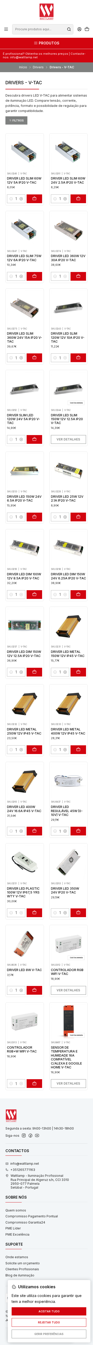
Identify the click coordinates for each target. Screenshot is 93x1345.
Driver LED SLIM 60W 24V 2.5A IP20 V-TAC (68, 180)
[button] (16, 120)
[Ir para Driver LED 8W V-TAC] (24, 943)
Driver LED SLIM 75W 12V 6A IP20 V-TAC (24, 258)
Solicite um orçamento (22, 1263)
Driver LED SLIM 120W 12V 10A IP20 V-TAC (67, 337)
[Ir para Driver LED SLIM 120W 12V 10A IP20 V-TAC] (68, 307)
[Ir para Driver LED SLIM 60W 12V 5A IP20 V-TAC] (24, 152)
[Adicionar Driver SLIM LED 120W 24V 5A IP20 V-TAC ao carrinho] (34, 439)
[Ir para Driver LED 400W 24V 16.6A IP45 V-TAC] (24, 780)
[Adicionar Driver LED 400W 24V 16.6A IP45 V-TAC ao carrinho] (34, 831)
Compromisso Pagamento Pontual (31, 1216)
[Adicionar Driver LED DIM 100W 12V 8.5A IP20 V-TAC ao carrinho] (34, 594)
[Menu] (6, 29)
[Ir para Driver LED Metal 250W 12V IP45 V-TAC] (24, 703)
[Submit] (69, 29)
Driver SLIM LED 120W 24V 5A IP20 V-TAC (23, 419)
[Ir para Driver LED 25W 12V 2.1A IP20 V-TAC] (68, 470)
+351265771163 (22, 1170)
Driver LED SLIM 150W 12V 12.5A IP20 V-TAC (67, 419)
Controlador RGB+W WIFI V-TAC (22, 1049)
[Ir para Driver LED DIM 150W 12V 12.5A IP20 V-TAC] (24, 625)
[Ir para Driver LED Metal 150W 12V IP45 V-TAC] (68, 625)
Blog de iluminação (19, 1275)
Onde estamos (16, 1257)
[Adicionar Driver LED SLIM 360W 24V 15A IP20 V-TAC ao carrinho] (34, 357)
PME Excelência (17, 1234)
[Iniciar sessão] (79, 29)
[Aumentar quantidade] (21, 199)
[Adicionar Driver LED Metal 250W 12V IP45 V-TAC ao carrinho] (34, 749)
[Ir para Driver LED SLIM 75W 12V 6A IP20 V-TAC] (24, 229)
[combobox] (42, 29)
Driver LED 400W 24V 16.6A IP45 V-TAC (24, 809)
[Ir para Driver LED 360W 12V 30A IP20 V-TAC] (68, 229)
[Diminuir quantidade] (11, 199)
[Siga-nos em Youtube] (37, 1135)
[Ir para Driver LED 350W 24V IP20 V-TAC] (68, 862)
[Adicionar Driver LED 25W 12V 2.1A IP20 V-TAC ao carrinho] (78, 517)
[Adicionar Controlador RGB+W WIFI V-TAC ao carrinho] (34, 1083)
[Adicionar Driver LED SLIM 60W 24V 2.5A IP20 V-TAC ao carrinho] (78, 198)
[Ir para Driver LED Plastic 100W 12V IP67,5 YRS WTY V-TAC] (24, 862)
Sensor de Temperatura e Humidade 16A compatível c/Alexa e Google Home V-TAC (66, 1057)
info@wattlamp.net (24, 1163)
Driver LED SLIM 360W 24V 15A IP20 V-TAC (24, 337)
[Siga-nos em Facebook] (30, 1135)
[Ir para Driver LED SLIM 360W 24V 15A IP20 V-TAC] (24, 307)
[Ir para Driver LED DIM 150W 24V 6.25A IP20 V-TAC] (68, 548)
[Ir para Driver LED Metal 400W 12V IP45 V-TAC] (68, 703)
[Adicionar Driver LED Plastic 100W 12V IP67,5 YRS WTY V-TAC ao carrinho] (34, 912)
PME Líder (13, 1228)
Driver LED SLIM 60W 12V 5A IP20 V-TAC (24, 180)
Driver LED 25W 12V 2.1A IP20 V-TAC (67, 498)
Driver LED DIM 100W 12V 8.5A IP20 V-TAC (24, 576)
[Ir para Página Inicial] (46, 11)
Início (23, 67)
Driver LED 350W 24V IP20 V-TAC (65, 890)
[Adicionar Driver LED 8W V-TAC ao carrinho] (34, 990)
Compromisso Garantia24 (25, 1222)
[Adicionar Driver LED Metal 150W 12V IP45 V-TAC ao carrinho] (78, 672)
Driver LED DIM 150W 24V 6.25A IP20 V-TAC (68, 576)
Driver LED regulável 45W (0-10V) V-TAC (67, 811)
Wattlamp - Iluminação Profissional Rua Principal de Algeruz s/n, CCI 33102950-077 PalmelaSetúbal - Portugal (40, 1181)
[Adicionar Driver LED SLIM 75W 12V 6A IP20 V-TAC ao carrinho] (34, 276)
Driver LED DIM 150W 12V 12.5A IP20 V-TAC (24, 653)
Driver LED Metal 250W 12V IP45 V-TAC (24, 731)
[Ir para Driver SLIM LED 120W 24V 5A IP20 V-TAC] (24, 388)
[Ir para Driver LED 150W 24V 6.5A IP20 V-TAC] (24, 470)
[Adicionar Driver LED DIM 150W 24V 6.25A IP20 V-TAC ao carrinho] (78, 594)
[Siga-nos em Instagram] (23, 1135)
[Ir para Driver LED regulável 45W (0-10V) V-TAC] (68, 780)
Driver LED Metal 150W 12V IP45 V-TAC (67, 653)
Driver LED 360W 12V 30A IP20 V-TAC (68, 258)
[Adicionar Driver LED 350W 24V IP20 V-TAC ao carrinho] (78, 912)
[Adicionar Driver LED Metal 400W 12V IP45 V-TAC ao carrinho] (78, 749)
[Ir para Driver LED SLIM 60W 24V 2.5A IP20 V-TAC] (68, 152)
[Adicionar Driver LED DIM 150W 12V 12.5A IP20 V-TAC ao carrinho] (34, 672)
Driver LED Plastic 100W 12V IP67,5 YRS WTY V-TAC (23, 892)
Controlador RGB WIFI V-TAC (67, 972)
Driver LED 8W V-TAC (24, 970)
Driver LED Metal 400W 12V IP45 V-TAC (68, 731)
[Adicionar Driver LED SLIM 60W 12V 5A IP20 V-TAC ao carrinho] (34, 198)
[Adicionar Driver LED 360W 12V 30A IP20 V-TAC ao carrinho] (78, 276)
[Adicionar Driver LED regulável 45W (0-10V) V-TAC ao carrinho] (78, 831)
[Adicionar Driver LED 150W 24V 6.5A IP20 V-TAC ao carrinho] (34, 517)
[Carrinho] (86, 29)
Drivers (38, 67)
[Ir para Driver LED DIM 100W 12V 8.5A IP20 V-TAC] (24, 548)
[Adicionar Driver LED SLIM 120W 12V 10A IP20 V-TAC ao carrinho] (78, 357)
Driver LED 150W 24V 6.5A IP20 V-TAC (24, 498)
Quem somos (15, 1210)
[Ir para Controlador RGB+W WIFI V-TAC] (24, 1021)
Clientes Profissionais (22, 1269)
